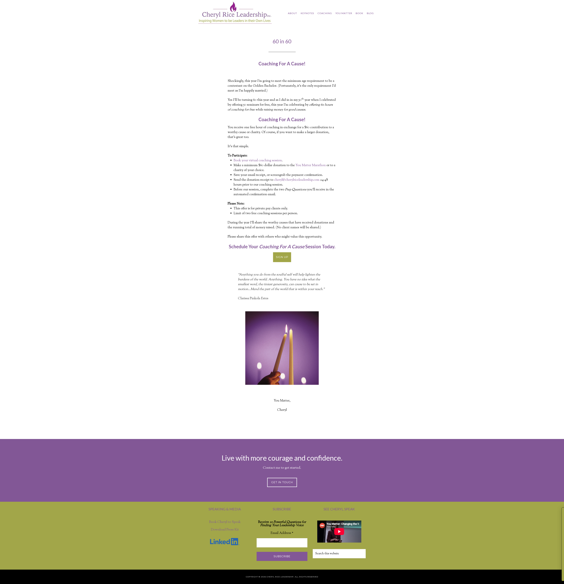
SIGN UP (282, 257)
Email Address (282, 533)
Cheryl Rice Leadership (235, 13)
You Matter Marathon (311, 165)
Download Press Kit (225, 529)
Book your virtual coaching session (258, 160)
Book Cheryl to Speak (225, 522)
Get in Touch (282, 482)
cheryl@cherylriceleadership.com (296, 180)
